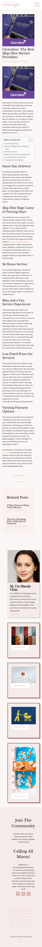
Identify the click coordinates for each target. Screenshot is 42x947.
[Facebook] (18, 894)
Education (14, 919)
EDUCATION (20, 647)
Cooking (24, 917)
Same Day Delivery (11, 144)
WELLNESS (19, 796)
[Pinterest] (28, 894)
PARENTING (20, 727)
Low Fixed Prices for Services (15, 157)
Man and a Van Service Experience (17, 154)
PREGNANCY (20, 686)
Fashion (26, 917)
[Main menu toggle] (37, 4)
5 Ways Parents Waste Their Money (18, 506)
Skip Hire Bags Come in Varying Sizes (16, 147)
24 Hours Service (11, 152)
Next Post (18, 482)
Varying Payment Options (14, 160)
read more (14, 614)
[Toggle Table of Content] (29, 140)
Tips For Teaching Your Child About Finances (16, 521)
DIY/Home (21, 917)
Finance (5, 61)
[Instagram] (23, 894)
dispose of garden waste (19, 242)
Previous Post (18, 475)
